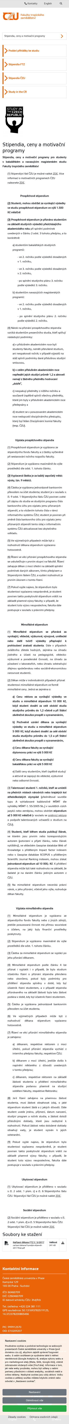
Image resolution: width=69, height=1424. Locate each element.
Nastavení (34, 1392)
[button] (35, 51)
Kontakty (32, 3)
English (48, 3)
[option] (34, 51)
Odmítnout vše (34, 1400)
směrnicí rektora (57, 815)
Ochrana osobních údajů (44, 1417)
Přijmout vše (34, 1408)
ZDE (55, 173)
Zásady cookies (17, 1417)
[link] (34, 16)
